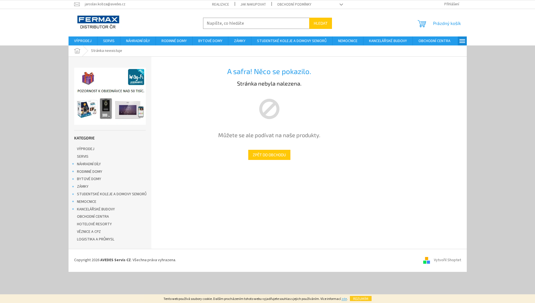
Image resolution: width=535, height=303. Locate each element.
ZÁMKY (82, 186)
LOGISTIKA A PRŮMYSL (95, 239)
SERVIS (82, 156)
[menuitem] (83, 40)
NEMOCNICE (86, 202)
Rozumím (360, 298)
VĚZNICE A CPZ (89, 232)
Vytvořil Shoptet (447, 260)
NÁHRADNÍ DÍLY (89, 164)
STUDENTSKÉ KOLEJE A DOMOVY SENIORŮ (112, 194)
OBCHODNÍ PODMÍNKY (294, 4)
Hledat (320, 23)
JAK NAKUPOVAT (253, 4)
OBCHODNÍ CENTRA (93, 216)
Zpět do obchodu (269, 154)
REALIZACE (220, 4)
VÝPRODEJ (85, 149)
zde (344, 299)
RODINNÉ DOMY (89, 172)
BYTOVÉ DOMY (89, 179)
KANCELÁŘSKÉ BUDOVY (96, 209)
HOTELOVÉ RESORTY (94, 224)
